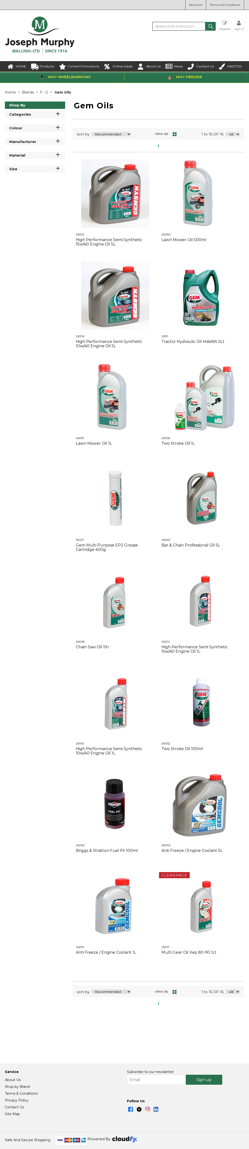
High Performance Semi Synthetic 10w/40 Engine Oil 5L (109, 343)
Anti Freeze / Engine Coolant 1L (106, 952)
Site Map (12, 1114)
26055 (165, 438)
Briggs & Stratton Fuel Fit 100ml (107, 850)
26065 (80, 641)
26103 (80, 234)
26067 (165, 540)
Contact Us (205, 66)
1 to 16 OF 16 (212, 134)
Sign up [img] (204, 1079)
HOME (21, 66)
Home (11, 92)
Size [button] (13, 169)
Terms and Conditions (225, 5)
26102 (165, 641)
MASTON (234, 66)
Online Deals (122, 66)
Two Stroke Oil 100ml (182, 748)
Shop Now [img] (115, 256)
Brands (28, 92)
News (178, 66)
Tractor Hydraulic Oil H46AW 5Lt (192, 341)
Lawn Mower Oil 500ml (183, 239)
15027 (80, 540)
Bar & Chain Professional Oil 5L (190, 545)
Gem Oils (62, 92)
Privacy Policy (16, 1100)
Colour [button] (15, 128)
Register (225, 28)
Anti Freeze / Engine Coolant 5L (191, 850)
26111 (164, 336)
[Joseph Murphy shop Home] (39, 53)
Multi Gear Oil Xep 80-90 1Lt (188, 952)
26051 (80, 438)
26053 (165, 743)
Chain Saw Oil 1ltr (92, 647)
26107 (165, 947)
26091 (80, 947)
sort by (83, 134)
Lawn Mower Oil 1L (94, 443)
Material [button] (17, 155)
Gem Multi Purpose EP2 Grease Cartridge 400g (107, 547)
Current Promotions (83, 66)
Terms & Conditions (21, 1093)
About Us (153, 66)
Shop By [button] (17, 105)
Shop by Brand (17, 1086)
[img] (130, 1109)
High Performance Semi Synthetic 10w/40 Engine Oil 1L (109, 750)
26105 (80, 743)
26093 (165, 845)
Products (47, 66)
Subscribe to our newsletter (150, 1072)
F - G (44, 92)
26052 (80, 845)
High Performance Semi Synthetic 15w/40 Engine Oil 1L (194, 649)
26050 (166, 234)
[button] (210, 26)
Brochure (195, 5)
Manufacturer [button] (22, 141)
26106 (80, 336)
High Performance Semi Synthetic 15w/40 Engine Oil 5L (109, 241)
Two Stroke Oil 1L (178, 443)
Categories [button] (20, 114)
